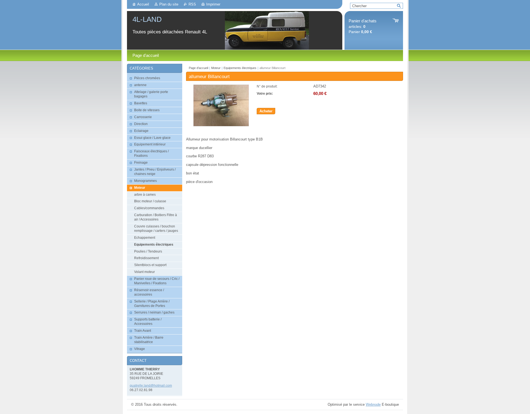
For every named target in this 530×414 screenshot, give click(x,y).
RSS (192, 4)
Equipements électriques (240, 68)
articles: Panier (363, 26)
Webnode (373, 404)
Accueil (143, 4)
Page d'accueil (198, 68)
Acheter (265, 111)
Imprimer (213, 4)
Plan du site (168, 4)
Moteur (216, 68)
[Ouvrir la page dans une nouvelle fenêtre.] (221, 125)
